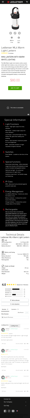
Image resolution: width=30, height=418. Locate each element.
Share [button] (4, 343)
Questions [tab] (13, 309)
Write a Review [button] (16, 300)
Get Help (6, 405)
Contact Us (7, 399)
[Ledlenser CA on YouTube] (13, 411)
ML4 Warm (3, 366)
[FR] (17, 411)
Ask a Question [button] (15, 304)
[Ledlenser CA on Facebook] (5, 411)
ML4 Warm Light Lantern (7, 340)
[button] (19, 33)
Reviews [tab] (4, 309)
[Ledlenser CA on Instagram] (9, 411)
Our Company (8, 402)
